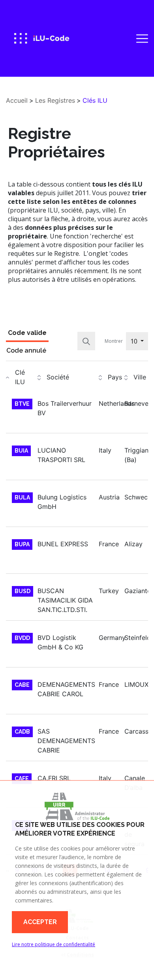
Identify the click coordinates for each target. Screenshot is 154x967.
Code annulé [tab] (26, 350)
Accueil (17, 100)
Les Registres (55, 100)
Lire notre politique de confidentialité (53, 944)
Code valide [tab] (27, 333)
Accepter (40, 922)
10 (134, 341)
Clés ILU (95, 100)
